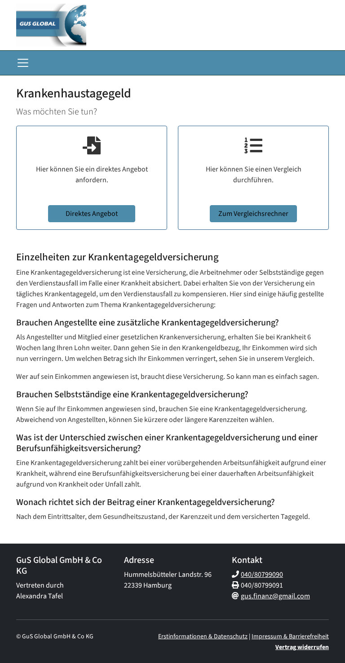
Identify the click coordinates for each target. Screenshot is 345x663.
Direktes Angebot (92, 214)
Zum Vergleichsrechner (253, 214)
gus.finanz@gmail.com (275, 596)
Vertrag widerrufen (302, 647)
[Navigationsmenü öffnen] (23, 62)
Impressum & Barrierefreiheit (290, 636)
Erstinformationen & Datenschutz (203, 636)
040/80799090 (262, 575)
